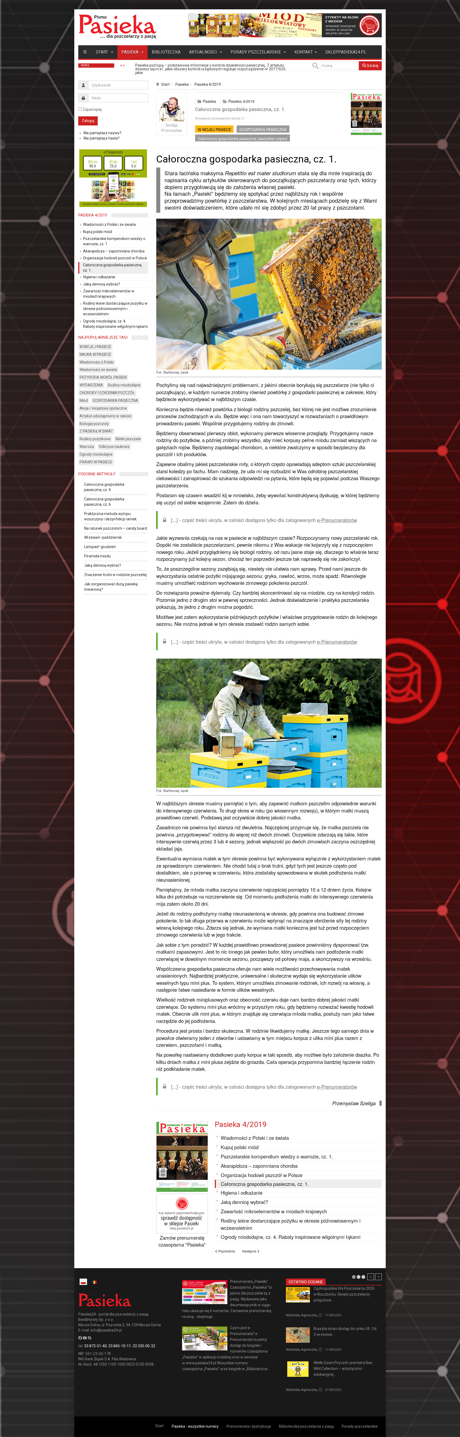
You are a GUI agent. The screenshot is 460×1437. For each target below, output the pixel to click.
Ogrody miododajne (96, 454)
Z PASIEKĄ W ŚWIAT (96, 431)
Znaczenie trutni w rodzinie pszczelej (115, 575)
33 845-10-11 (119, 1346)
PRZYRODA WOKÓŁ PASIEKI (103, 377)
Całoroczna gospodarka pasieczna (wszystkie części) (243, 138)
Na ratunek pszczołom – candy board (115, 528)
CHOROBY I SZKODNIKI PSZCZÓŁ (107, 393)
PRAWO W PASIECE (96, 462)
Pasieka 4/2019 (208, 84)
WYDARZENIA (91, 385)
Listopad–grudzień (100, 547)
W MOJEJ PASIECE (214, 129)
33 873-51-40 (95, 1346)
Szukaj (372, 65)
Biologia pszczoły (94, 424)
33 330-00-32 (144, 1346)
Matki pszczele (128, 439)
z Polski (292, 1307)
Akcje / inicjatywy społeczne (103, 408)
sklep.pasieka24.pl (345, 52)
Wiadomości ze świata (98, 370)
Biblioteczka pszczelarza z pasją (306, 1426)
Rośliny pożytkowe (95, 439)
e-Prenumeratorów (337, 519)
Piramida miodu (97, 556)
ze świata (321, 1341)
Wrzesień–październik (103, 537)
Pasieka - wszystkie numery (195, 1426)
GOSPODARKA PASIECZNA (263, 129)
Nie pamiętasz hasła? (102, 138)
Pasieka (130, 52)
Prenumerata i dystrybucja (249, 1426)
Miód (84, 400)
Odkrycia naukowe (114, 446)
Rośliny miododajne (124, 385)
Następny (378, 1276)
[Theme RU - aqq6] (117, 26)
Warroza (87, 446)
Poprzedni (370, 1276)
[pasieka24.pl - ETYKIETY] (285, 25)
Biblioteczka (166, 52)
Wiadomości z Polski (97, 362)
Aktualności (203, 52)
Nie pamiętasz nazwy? (102, 133)
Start (102, 52)
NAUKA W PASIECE (95, 354)
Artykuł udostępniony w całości (106, 416)
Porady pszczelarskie (256, 52)
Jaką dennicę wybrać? (102, 565)
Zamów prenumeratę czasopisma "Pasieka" (182, 1241)
